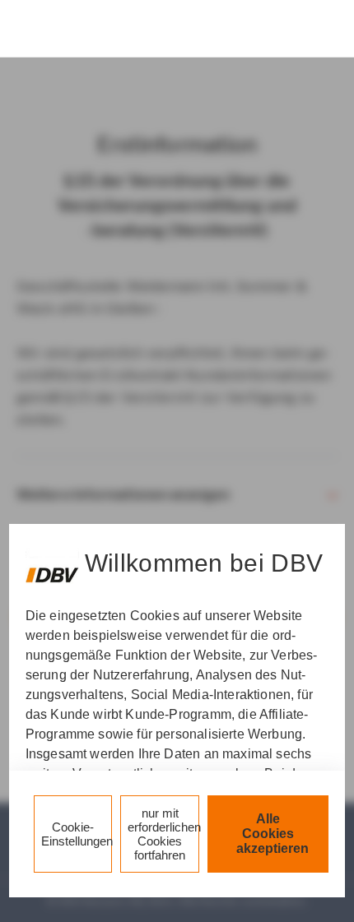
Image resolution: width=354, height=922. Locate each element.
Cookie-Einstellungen (77, 834)
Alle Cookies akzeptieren (272, 833)
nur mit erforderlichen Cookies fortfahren (163, 834)
